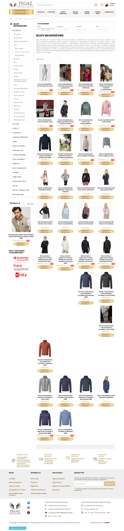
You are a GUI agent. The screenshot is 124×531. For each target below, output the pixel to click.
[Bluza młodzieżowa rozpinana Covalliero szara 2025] (45, 384)
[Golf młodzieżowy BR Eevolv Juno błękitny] (65, 210)
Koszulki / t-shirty (19, 92)
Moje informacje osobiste (61, 486)
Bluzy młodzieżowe (22, 52)
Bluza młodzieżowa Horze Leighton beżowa (86, 155)
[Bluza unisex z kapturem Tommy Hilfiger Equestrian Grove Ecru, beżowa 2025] (65, 244)
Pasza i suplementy (19, 159)
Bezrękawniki (18, 38)
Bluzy (15, 45)
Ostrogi (16, 99)
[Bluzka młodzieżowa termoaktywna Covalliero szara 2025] (106, 314)
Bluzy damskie (19, 55)
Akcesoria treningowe (20, 137)
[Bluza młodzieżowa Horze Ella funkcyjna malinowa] (85, 73)
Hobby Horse (17, 177)
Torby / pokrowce (19, 116)
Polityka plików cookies (39, 493)
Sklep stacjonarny (15, 482)
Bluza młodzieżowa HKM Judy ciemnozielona (86, 122)
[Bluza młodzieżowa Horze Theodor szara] (45, 108)
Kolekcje (16, 128)
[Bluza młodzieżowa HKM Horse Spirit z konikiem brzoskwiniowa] (106, 73)
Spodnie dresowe (19, 113)
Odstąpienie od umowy (17, 490)
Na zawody (17, 34)
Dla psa (15, 186)
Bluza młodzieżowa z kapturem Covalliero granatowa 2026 (45, 431)
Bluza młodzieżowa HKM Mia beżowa (45, 189)
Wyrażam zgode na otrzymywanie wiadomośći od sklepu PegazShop (93, 489)
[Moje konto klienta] (103, 4)
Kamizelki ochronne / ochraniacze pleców (20, 80)
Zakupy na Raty (14, 486)
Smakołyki (16, 164)
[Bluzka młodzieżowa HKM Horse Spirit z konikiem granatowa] (65, 142)
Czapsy (16, 69)
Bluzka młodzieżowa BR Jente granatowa (106, 189)
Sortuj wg (40, 59)
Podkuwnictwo (18, 150)
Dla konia (16, 124)
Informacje (34, 479)
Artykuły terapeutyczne (21, 190)
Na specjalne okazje (19, 181)
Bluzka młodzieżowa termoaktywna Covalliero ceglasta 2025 (45, 362)
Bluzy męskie (19, 48)
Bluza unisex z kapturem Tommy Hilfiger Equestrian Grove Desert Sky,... (45, 258)
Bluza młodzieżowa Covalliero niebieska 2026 (65, 431)
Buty (15, 62)
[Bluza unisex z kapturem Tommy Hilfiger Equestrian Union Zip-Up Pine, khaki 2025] (106, 244)
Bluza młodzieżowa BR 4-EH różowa (106, 121)
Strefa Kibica (17, 133)
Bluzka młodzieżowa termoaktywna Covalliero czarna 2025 (106, 293)
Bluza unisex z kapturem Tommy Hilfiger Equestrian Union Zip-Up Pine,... (106, 258)
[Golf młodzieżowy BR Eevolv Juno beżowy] (106, 210)
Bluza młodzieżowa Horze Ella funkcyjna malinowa (85, 86)
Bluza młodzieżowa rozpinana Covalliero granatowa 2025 (85, 397)
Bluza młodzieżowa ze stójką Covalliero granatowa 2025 (45, 156)
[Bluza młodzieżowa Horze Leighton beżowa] (85, 142)
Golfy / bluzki (18, 73)
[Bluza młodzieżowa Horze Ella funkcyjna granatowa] (65, 73)
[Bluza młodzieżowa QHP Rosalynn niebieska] (106, 384)
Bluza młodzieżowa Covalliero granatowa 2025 (65, 397)
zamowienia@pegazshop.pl (62, 513)
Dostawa (34, 482)
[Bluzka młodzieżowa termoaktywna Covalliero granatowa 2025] (85, 280)
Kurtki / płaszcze (19, 95)
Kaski (15, 85)
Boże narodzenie (18, 194)
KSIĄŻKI (15, 142)
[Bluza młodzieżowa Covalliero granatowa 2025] (65, 384)
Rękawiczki (17, 106)
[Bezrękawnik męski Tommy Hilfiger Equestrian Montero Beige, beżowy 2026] (21, 219)
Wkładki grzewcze (19, 120)
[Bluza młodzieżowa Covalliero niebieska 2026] (65, 418)
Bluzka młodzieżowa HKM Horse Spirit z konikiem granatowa (65, 156)
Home (11, 19)
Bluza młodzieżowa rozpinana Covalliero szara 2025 (45, 397)
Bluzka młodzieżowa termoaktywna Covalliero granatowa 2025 (86, 294)
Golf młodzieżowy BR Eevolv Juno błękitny (65, 223)
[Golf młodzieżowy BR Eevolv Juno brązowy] (85, 210)
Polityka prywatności (38, 490)
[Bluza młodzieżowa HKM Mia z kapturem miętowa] (65, 176)
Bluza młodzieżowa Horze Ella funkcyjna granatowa (65, 86)
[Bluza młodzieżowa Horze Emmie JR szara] (45, 73)
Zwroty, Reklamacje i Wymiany (16, 494)
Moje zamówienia (58, 479)
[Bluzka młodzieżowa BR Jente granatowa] (106, 176)
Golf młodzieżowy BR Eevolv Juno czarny (45, 223)
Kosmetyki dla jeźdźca (21, 88)
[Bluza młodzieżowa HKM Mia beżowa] (45, 176)
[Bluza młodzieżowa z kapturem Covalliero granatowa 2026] (45, 418)
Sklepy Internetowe (97, 523)
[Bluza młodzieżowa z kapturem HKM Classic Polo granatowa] (65, 108)
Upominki (15, 172)
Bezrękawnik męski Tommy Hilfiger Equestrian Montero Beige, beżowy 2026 (21, 236)
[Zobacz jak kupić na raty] (21, 267)
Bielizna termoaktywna (21, 41)
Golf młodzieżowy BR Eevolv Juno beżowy (106, 223)
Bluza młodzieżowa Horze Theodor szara (45, 121)
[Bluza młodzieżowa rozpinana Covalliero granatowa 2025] (85, 384)
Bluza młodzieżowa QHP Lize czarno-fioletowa (85, 189)
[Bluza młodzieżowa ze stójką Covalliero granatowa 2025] (45, 142)
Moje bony (56, 490)
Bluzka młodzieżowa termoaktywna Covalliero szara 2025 (106, 327)
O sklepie (12, 479)
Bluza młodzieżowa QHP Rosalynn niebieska (106, 396)
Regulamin (34, 486)
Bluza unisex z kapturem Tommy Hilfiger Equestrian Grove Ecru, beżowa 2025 (65, 259)
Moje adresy (56, 482)
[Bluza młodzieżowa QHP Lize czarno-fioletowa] (85, 176)
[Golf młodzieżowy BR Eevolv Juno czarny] (45, 210)
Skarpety (16, 109)
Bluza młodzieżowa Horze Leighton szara (106, 155)
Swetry (16, 76)
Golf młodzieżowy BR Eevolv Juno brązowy (85, 223)
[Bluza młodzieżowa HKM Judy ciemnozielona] (85, 108)
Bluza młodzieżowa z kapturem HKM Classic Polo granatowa (65, 122)
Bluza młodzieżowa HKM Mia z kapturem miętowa (65, 190)
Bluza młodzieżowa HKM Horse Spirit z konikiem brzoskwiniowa (106, 87)
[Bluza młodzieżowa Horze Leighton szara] (106, 142)
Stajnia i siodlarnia (19, 155)
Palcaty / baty (18, 102)
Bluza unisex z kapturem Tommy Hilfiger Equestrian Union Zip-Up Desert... (86, 258)
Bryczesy (16, 59)
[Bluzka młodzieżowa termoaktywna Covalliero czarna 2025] (106, 280)
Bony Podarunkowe (19, 168)
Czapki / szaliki (18, 66)
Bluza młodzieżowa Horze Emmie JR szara (45, 85)
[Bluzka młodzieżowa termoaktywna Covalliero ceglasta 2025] (45, 348)
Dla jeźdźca (17, 30)
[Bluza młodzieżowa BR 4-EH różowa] (106, 108)
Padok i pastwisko (19, 146)
